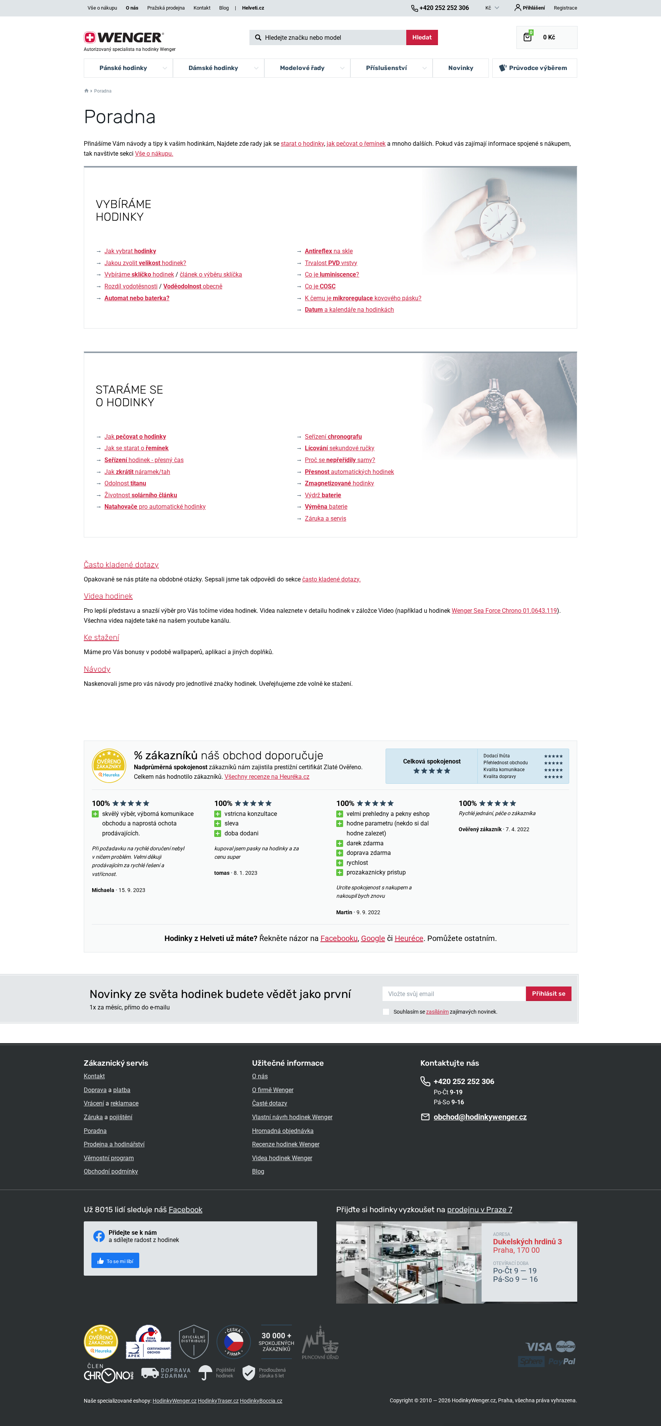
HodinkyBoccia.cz (261, 1401)
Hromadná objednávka (283, 1131)
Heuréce (409, 938)
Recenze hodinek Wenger (285, 1144)
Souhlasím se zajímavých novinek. (446, 1012)
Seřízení (333, 436)
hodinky (339, 483)
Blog (224, 8)
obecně (192, 286)
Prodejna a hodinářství (114, 1144)
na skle (329, 251)
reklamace (124, 1103)
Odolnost (125, 483)
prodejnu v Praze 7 (479, 1209)
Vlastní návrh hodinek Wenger (292, 1117)
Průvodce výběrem (538, 68)
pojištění (120, 1117)
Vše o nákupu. (154, 153)
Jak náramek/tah (137, 471)
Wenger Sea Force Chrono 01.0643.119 (504, 610)
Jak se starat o (136, 448)
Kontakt (202, 8)
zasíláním (437, 1012)
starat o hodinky (302, 143)
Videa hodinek (108, 596)
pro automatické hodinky (155, 506)
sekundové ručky (339, 448)
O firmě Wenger (272, 1090)
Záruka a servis (325, 518)
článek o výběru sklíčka (211, 274)
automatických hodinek (349, 471)
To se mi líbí (119, 1261)
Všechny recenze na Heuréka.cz (267, 776)
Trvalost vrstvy (331, 263)
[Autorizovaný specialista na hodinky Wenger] (124, 37)
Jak (135, 436)
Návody (97, 669)
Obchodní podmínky (111, 1171)
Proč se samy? (340, 460)
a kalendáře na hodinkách (349, 309)
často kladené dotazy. (331, 579)
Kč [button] (488, 8)
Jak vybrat (130, 251)
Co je (320, 286)
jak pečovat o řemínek (356, 143)
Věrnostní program (109, 1158)
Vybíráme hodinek (139, 274)
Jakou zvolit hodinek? (145, 263)
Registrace (565, 8)
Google (373, 938)
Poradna (95, 1131)
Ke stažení (101, 637)
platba (121, 1090)
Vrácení (94, 1103)
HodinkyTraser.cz (218, 1401)
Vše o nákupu (102, 8)
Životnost (140, 495)
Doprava (95, 1090)
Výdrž (323, 495)
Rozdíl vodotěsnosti (131, 286)
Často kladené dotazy (121, 564)
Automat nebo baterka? (136, 298)
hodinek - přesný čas (144, 460)
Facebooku (339, 938)
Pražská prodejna (166, 8)
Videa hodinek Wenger (282, 1158)
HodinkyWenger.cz (175, 1401)
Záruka (93, 1117)
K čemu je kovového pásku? (363, 298)
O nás (260, 1076)
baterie (326, 506)
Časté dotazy (269, 1103)
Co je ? (332, 274)
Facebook (185, 1209)
